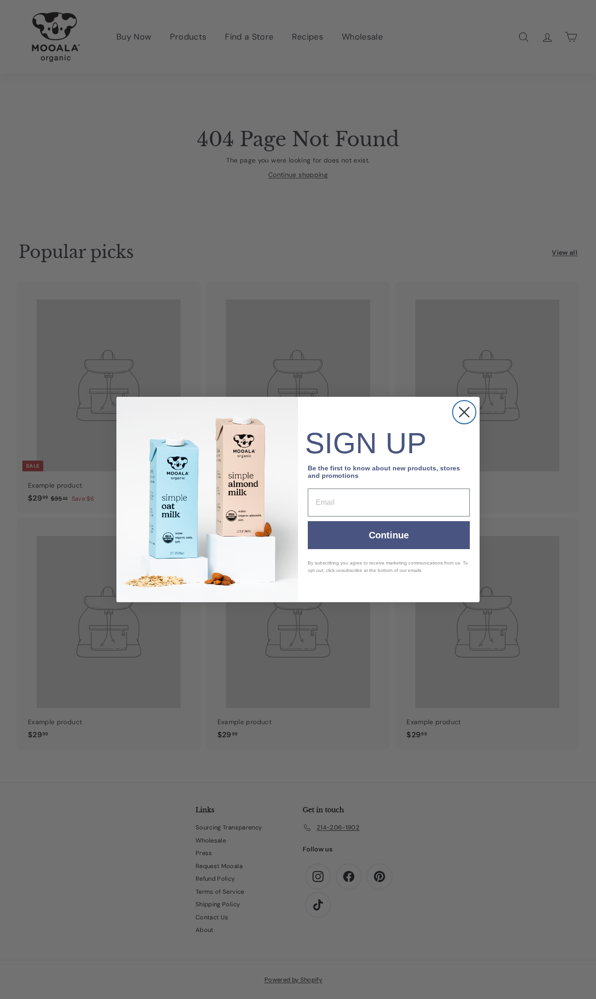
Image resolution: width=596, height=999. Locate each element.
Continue (389, 535)
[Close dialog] (464, 412)
